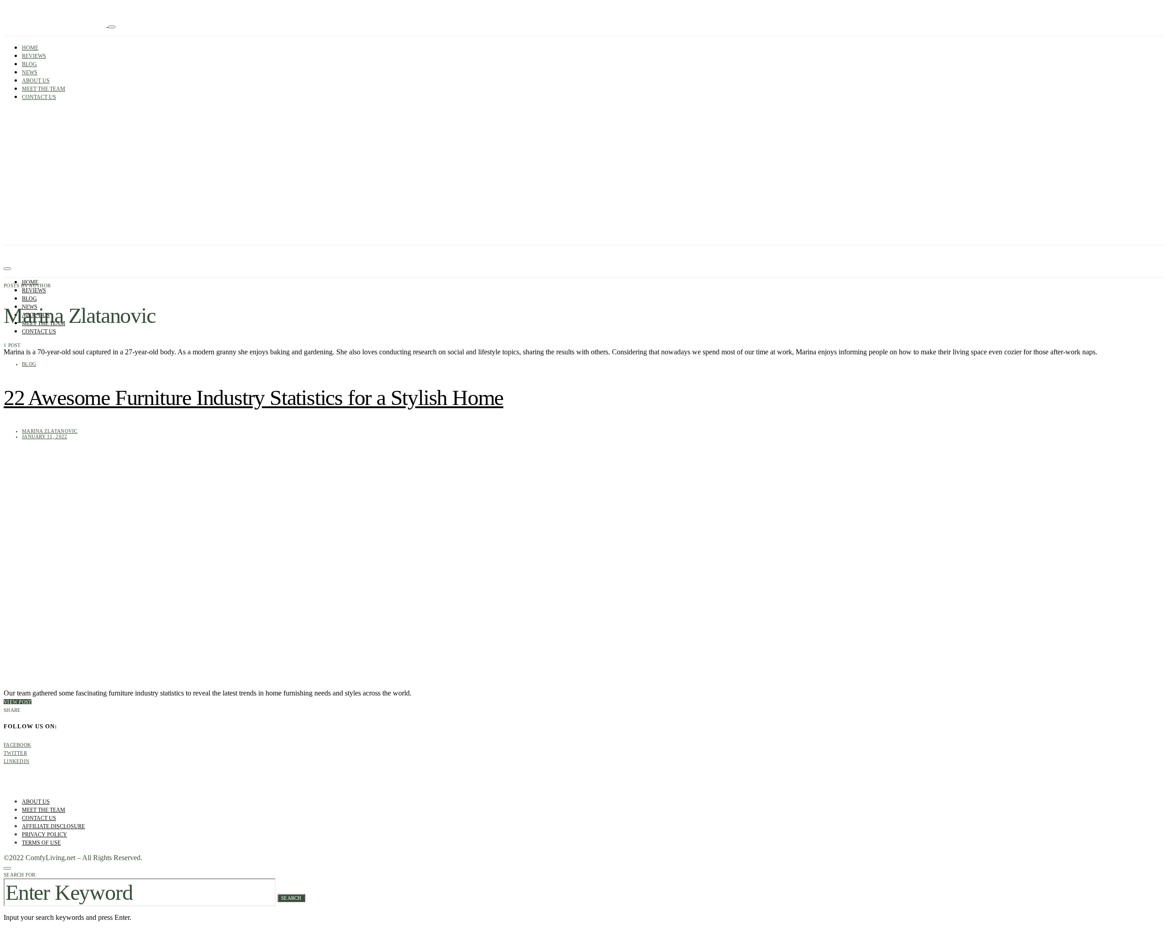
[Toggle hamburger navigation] (111, 27)
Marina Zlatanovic (50, 431)
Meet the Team (43, 89)
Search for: (20, 874)
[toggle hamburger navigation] (7, 268)
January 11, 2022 (44, 436)
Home (30, 48)
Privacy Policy (44, 834)
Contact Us (39, 97)
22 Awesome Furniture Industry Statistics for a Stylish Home (253, 397)
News (29, 72)
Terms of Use (41, 843)
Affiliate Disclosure (53, 826)
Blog (29, 64)
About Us (36, 81)
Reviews (34, 56)
